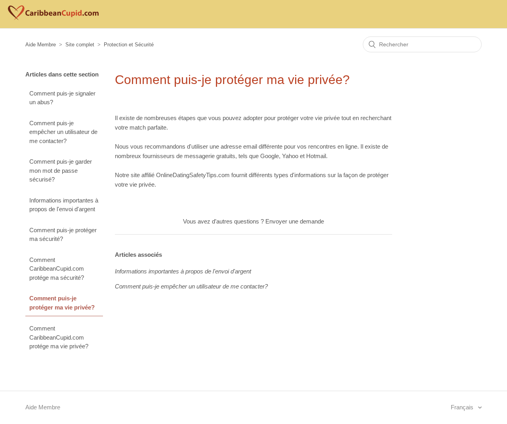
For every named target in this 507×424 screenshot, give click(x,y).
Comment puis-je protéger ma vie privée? (62, 303)
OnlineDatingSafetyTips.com (193, 175)
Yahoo (290, 156)
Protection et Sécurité (129, 45)
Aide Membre (40, 45)
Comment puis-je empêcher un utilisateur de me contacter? (63, 132)
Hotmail (316, 156)
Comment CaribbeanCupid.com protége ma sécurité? (56, 268)
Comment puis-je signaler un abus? (62, 98)
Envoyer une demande (294, 221)
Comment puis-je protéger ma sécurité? (63, 235)
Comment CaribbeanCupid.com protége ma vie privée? (58, 337)
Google (269, 156)
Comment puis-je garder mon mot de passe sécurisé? (60, 170)
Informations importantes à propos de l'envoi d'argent (63, 205)
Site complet (79, 45)
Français (463, 407)
